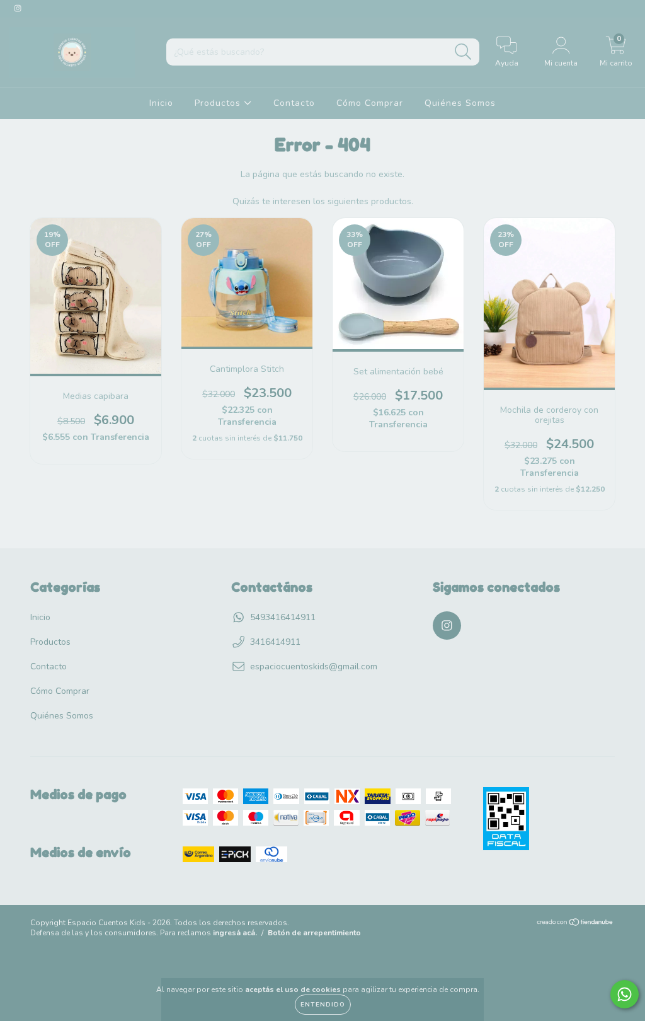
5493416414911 (283, 617)
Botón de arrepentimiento (314, 933)
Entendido (322, 1004)
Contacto (294, 103)
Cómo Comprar (369, 103)
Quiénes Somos (460, 103)
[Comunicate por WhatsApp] (624, 994)
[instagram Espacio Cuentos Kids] (17, 8)
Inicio (161, 103)
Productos (219, 103)
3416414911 (275, 642)
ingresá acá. (235, 933)
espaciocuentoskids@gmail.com (313, 666)
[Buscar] (463, 52)
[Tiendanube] (575, 924)
